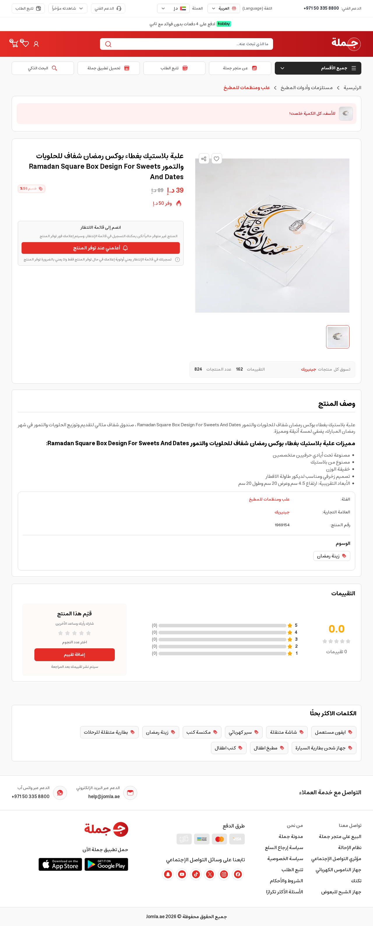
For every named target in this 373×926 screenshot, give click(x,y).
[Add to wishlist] (217, 158)
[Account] (36, 44)
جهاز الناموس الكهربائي (338, 869)
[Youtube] (182, 874)
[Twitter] (210, 874)
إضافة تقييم (74, 654)
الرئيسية (352, 88)
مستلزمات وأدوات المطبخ (307, 88)
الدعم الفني (104, 8)
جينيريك (282, 512)
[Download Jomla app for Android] (106, 864)
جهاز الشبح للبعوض (341, 891)
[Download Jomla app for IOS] (60, 864)
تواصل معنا (350, 825)
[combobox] (223, 8)
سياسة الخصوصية (285, 858)
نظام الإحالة (349, 847)
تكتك (356, 880)
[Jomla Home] (346, 44)
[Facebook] (238, 874)
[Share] (203, 159)
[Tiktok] (196, 874)
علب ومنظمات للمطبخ (269, 499)
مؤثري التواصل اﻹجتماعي (336, 858)
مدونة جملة (291, 836)
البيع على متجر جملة (340, 836)
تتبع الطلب (24, 8)
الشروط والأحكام (286, 880)
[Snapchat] (168, 874)
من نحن (295, 825)
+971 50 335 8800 (321, 8)
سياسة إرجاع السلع (284, 847)
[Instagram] (224, 874)
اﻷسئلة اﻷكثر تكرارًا (284, 891)
